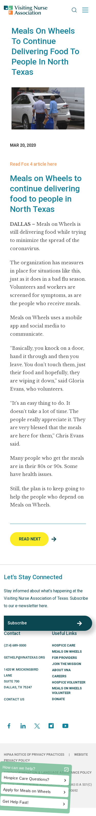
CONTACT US (14, 699)
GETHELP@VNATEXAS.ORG (24, 657)
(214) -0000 (15, 645)
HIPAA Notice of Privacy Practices (34, 754)
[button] (74, 10)
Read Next (30, 539)
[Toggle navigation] (85, 10)
